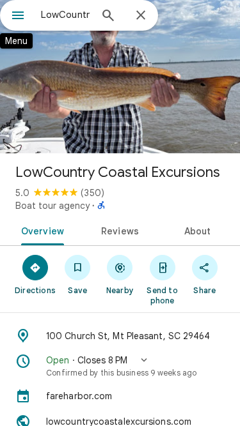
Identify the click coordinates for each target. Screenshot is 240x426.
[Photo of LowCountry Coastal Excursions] (120, 76)
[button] (120, 366)
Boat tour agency (52, 205)
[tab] (40, 230)
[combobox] (65, 14)
